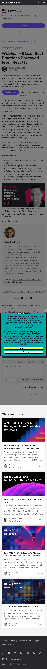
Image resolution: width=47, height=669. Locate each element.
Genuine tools (8, 644)
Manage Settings (24, 352)
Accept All (23, 348)
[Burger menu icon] (44, 2)
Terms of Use (13, 339)
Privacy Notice (33, 337)
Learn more (28, 328)
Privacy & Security (9, 641)
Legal (36, 641)
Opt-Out (23, 344)
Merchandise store (12, 659)
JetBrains (19, 664)
